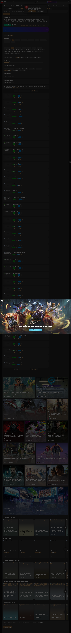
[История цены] (21, 96)
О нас (11, 622)
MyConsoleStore (35, 51)
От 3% (14, 57)
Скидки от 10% (19, 11)
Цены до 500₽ (32, 68)
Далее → (36, 90)
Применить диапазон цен (9, 65)
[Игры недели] (66, 6)
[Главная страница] (4, 2)
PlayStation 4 (31, 40)
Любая (6, 68)
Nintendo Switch (43, 40)
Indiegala (33, 49)
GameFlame (29, 51)
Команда (14, 622)
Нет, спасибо (40, 11)
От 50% (31, 57)
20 (32, 90)
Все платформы (8, 40)
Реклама (8, 622)
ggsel (6, 51)
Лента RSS (39, 622)
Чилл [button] (44, 1)
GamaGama (7, 53)
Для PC (13, 11)
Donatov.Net (17, 53)
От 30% (26, 57)
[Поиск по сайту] (65, 2)
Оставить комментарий (10, 396)
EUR (5, 35)
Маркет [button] (39, 1)
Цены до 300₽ (25, 68)
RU (42, 622)
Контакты (22, 622)
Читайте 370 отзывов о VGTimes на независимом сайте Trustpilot (33, 25)
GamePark (34, 47)
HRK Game (23, 49)
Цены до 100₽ (11, 68)
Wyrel (38, 49)
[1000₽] (8, 62)
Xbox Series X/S (24, 40)
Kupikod (11, 53)
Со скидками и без (8, 57)
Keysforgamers (17, 51)
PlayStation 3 (7, 41)
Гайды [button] (25, 1)
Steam (12, 47)
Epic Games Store (8, 49)
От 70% (35, 57)
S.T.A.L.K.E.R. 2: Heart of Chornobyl (18, 5)
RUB (12, 35)
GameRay (23, 47)
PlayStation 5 (17, 40)
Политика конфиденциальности (30, 622)
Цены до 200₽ (18, 68)
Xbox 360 (13, 41)
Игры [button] (29, 1)
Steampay (23, 51)
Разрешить (32, 11)
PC (12, 40)
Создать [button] (9, 8)
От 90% (39, 57)
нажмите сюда (15, 87)
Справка (4, 622)
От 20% (22, 57)
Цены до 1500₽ (15, 70)
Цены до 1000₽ (7, 70)
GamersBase (10, 51)
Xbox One (37, 40)
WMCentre (17, 49)
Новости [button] (15, 1)
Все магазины (7, 47)
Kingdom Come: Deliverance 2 (55, 5)
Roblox (65, 5)
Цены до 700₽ (39, 68)
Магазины (15, 14)
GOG (13, 49)
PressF (41, 51)
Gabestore (42, 49)
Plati (19, 47)
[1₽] (4, 62)
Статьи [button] (20, 1)
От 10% (18, 57)
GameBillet (28, 49)
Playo (16, 47)
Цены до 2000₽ (22, 70)
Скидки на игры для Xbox (9, 76)
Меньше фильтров (8, 44)
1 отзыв (20, 97)
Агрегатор (8, 11)
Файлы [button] (33, 1)
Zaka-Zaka (39, 47)
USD (8, 35)
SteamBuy (29, 47)
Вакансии (18, 622)
